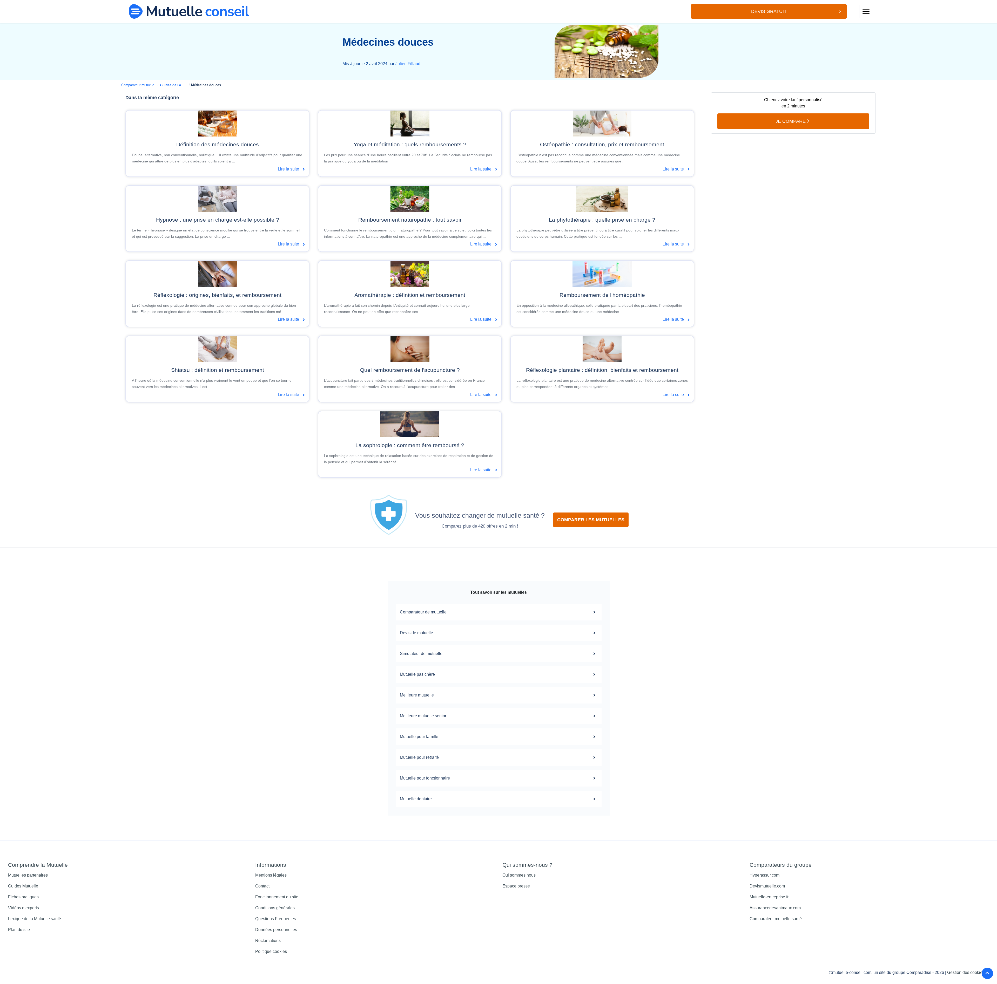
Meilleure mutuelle (417, 695)
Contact (262, 886)
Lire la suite (289, 169)
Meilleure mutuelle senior (423, 716)
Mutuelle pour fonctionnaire (425, 778)
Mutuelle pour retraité (419, 757)
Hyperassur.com (764, 875)
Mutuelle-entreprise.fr (769, 897)
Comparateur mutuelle (137, 85)
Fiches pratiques (23, 897)
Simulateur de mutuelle (421, 653)
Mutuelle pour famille (419, 736)
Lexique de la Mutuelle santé (34, 919)
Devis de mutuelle (416, 633)
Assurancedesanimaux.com (775, 908)
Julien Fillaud (407, 64)
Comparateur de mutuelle (423, 612)
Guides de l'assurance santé (182, 85)
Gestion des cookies (966, 972)
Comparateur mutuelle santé (776, 919)
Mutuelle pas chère (417, 674)
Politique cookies (271, 951)
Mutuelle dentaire (416, 799)
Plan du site (19, 929)
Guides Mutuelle (23, 886)
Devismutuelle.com (767, 886)
